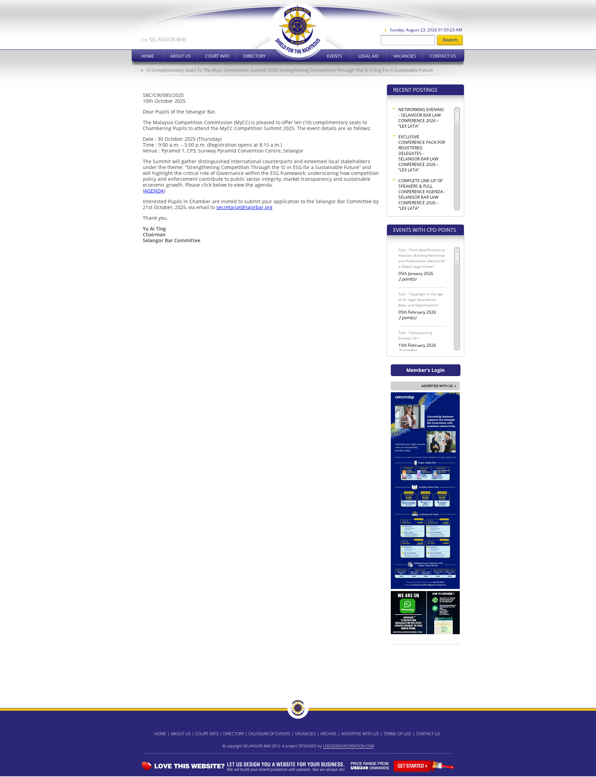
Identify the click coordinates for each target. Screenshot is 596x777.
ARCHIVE (328, 734)
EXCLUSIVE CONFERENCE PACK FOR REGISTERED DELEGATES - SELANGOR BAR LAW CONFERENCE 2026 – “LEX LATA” (421, 153)
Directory (255, 56)
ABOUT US (181, 734)
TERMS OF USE (397, 734)
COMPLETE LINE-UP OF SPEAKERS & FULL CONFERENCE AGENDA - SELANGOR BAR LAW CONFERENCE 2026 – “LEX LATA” (422, 194)
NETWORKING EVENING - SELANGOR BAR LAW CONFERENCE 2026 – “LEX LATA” (421, 118)
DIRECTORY (233, 734)
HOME (160, 734)
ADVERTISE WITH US (360, 734)
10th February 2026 (417, 342)
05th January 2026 (421, 264)
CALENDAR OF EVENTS (269, 734)
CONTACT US (428, 734)
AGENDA (154, 190)
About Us (180, 56)
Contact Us (443, 56)
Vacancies (405, 56)
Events (334, 56)
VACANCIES (305, 734)
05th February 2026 (420, 306)
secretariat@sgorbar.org (244, 207)
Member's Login (425, 370)
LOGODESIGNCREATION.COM (348, 745)
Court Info (217, 56)
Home (147, 56)
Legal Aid (368, 56)
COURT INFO (207, 734)
